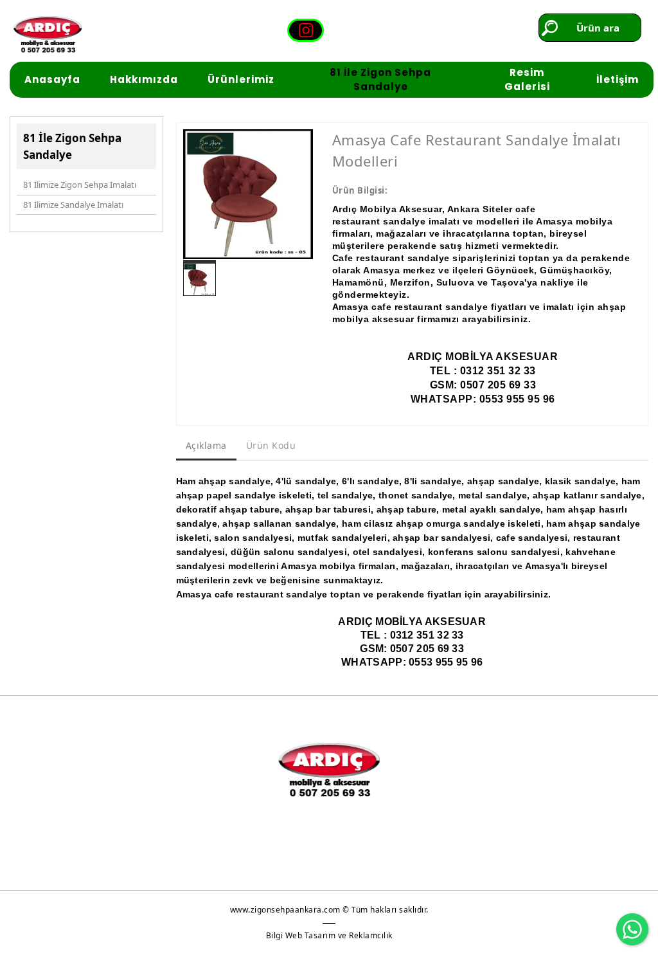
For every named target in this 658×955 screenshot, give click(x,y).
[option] (248, 194)
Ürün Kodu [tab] (271, 445)
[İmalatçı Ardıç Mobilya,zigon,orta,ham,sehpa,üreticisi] (47, 34)
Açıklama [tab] (206, 445)
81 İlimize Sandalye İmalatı (73, 204)
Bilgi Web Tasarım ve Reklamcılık (329, 935)
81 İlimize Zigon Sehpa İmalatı (79, 184)
